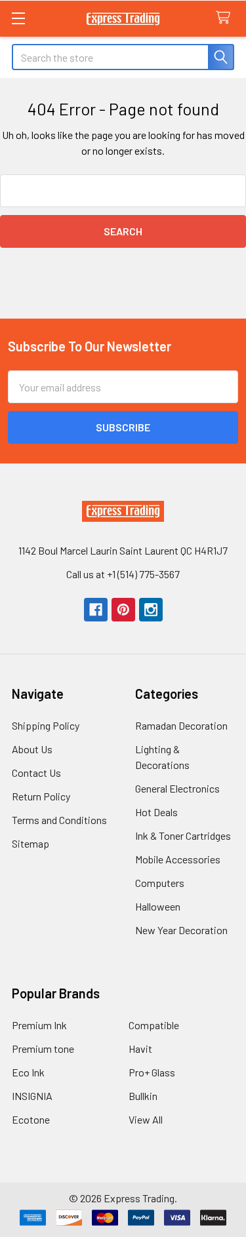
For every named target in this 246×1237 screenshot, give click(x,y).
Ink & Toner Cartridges (183, 835)
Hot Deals (156, 812)
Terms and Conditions (59, 820)
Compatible (154, 1025)
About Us (32, 749)
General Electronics (177, 788)
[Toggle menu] (18, 18)
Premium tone (43, 1048)
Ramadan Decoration (181, 725)
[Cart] (226, 18)
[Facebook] (96, 609)
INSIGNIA (32, 1096)
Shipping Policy (45, 725)
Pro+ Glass (152, 1072)
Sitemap (30, 843)
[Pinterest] (123, 609)
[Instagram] (151, 609)
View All (146, 1119)
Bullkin (143, 1096)
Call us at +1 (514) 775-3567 (123, 574)
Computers (159, 882)
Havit (140, 1048)
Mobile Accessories (177, 859)
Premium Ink (39, 1025)
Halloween (157, 906)
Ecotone (31, 1119)
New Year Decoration (181, 930)
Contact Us (36, 772)
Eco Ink (28, 1072)
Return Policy (41, 796)
